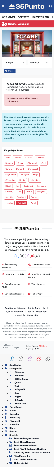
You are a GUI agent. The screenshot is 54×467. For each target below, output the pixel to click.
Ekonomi (18, 311)
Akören (17, 157)
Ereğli (35, 174)
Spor (36, 314)
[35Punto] (27, 6)
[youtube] (38, 358)
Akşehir (28, 157)
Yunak (33, 203)
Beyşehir (9, 163)
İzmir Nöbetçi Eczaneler (9, 266)
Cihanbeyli (32, 163)
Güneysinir (10, 180)
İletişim (16, 347)
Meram (29, 191)
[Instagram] (27, 256)
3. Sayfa (29, 311)
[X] (22, 256)
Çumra (8, 169)
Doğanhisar (10, 174)
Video (12, 410)
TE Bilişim (43, 346)
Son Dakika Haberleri (14, 293)
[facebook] (11, 358)
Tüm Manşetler (38, 284)
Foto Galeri (15, 407)
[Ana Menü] (3, 6)
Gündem (23, 16)
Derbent (20, 169)
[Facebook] (17, 256)
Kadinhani (28, 186)
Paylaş (11, 70)
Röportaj (14, 417)
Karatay (9, 191)
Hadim (22, 180)
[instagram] (29, 358)
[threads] (47, 358)
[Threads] (37, 256)
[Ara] (50, 6)
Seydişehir (21, 197)
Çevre (9, 311)
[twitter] (20, 358)
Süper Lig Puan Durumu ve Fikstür (32, 452)
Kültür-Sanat (40, 16)
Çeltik (43, 163)
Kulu (19, 191)
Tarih (45, 307)
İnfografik (20, 314)
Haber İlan (41, 311)
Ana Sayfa (8, 16)
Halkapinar (35, 180)
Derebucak (33, 169)
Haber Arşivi (37, 293)
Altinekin (40, 157)
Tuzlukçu (9, 203)
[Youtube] (32, 256)
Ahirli (7, 157)
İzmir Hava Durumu (41, 264)
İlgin (17, 186)
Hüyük (8, 186)
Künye (5, 347)
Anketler (14, 424)
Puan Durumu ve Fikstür (11, 285)
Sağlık (30, 314)
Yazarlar (14, 414)
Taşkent (34, 197)
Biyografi (14, 421)
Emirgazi (24, 174)
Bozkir (20, 163)
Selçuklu (9, 197)
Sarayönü (41, 191)
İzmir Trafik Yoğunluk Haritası (39, 276)
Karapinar (42, 186)
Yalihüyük (22, 203)
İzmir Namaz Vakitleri (15, 274)
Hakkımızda (8, 345)
